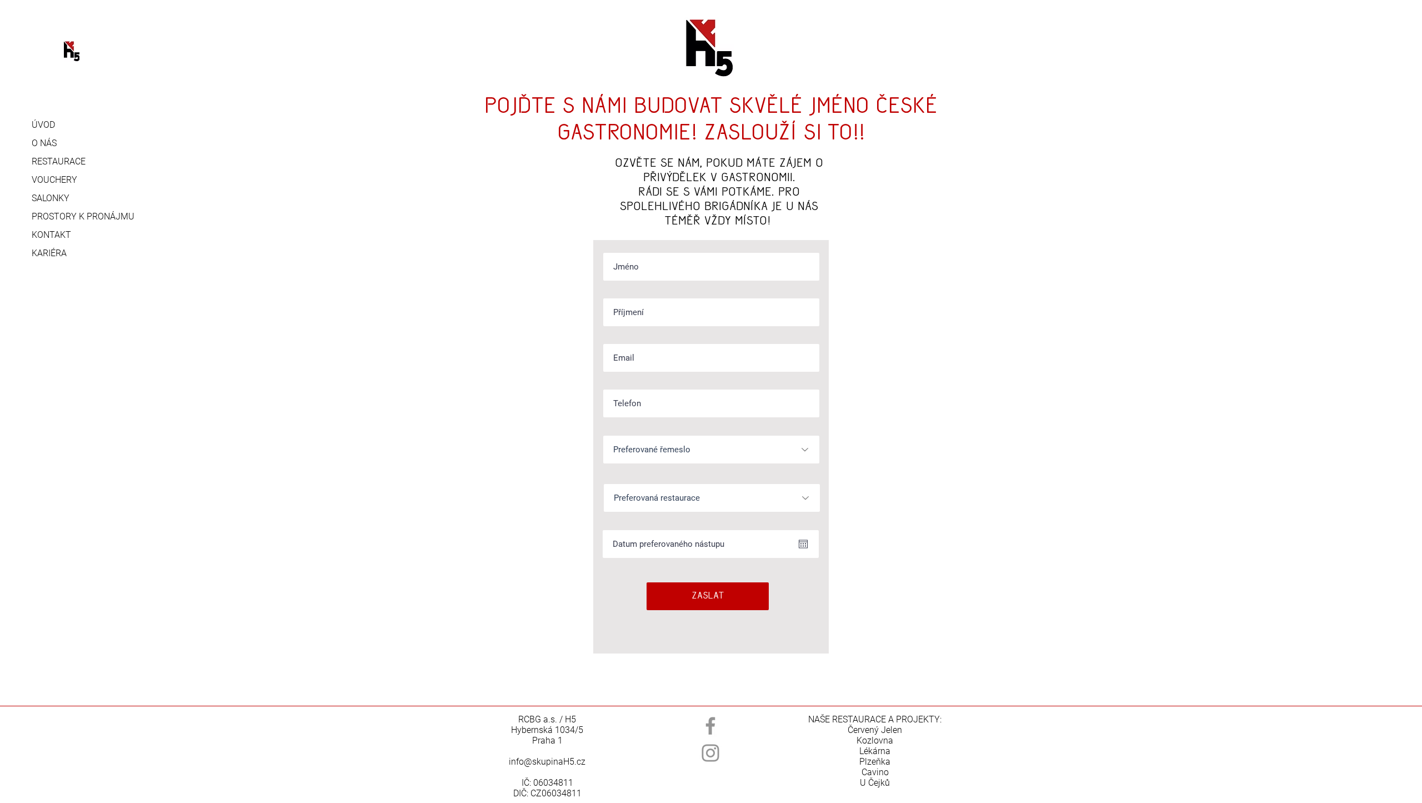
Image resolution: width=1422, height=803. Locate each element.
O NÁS (44, 143)
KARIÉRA (49, 253)
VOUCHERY (54, 179)
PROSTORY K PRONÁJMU (76, 216)
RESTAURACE (59, 161)
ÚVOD (43, 124)
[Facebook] (710, 725)
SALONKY (50, 198)
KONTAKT (51, 235)
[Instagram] (710, 753)
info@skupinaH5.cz (547, 761)
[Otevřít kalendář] (803, 544)
